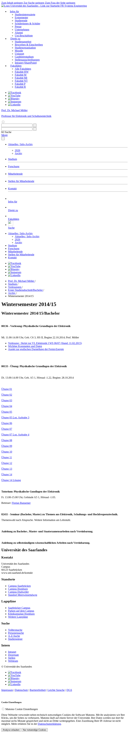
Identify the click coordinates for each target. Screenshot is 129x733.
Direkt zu (15, 38)
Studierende (21, 20)
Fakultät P (20, 83)
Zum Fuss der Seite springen (60, 2)
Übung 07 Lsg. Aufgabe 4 (15, 434)
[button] (6, 132)
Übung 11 (6, 457)
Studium (12, 159)
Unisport (19, 53)
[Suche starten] (34, 125)
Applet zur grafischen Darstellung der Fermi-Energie (36, 349)
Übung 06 (6, 423)
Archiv (18, 153)
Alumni (19, 32)
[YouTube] (14, 95)
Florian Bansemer (21, 503)
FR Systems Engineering (73, 5)
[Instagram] (14, 101)
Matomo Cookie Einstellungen (21, 709)
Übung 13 (6, 468)
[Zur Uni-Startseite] (30, 5)
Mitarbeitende (15, 173)
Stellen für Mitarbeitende (21, 181)
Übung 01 (6, 389)
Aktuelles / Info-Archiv (20, 144)
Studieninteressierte (25, 14)
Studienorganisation (25, 47)
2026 (17, 150)
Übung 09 (6, 446)
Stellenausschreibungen (27, 59)
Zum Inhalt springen (12, 2)
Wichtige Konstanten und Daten (25, 346)
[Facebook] (14, 92)
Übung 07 (6, 428)
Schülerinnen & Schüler (27, 23)
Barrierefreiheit (38, 690)
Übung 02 (6, 394)
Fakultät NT (21, 80)
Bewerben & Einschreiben (29, 44)
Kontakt (12, 188)
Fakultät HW (22, 71)
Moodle (19, 50)
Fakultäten (16, 65)
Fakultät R (20, 86)
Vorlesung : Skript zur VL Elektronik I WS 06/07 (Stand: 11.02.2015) (45, 343)
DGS (69, 690)
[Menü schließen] (3, 138)
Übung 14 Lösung (11, 480)
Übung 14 (6, 474)
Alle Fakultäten (23, 68)
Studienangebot (23, 41)
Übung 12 (6, 463)
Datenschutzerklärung (49, 723)
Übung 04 (6, 406)
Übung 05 (6, 411)
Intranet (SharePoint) (26, 62)
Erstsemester (21, 17)
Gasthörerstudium (24, 56)
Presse (18, 26)
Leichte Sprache (56, 690)
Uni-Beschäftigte (24, 35)
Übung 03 (6, 400)
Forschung (13, 166)
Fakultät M (20, 74)
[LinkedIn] (14, 104)
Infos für (14, 11)
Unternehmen (22, 29)
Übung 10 (6, 451)
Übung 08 (6, 440)
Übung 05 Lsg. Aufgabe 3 (15, 417)
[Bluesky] (13, 98)
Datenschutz (21, 690)
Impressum (7, 690)
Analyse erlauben (11, 730)
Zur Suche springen (34, 2)
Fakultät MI (21, 77)
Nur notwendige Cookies (34, 730)
